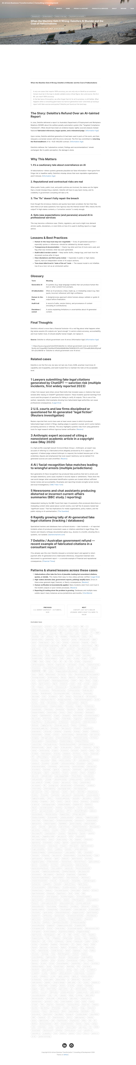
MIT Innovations (91, 696)
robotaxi (34, 750)
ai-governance (59, 969)
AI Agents (78, 706)
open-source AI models (46, 811)
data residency (87, 798)
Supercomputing (73, 1011)
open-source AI (66, 795)
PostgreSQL (85, 642)
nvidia (91, 989)
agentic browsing (64, 766)
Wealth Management (63, 954)
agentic (34, 826)
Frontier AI (75, 954)
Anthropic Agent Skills (79, 814)
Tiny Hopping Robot (75, 687)
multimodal (70, 655)
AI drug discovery (92, 792)
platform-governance (65, 973)
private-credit (50, 998)
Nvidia (42, 703)
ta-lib (44, 649)
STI (73, 944)
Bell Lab (63, 677)
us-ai (79, 1030)
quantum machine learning (78, 842)
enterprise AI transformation (39, 881)
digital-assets (35, 836)
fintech (94, 642)
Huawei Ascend (52, 846)
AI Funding (61, 960)
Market (64, 1011)
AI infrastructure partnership (64, 820)
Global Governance (58, 1017)
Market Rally (70, 966)
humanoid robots (85, 782)
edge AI (46, 772)
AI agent (84, 658)
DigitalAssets (77, 950)
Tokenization (57, 884)
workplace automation (75, 779)
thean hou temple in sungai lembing (48, 645)
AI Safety (77, 661)
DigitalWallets (63, 823)
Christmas (65, 642)
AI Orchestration (36, 874)
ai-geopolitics (47, 1033)
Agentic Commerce (44, 684)
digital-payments (80, 1017)
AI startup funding (52, 909)
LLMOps (56, 718)
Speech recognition (43, 680)
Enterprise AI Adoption (38, 712)
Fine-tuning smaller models (61, 693)
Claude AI (77, 747)
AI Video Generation (52, 861)
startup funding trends (38, 925)
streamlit (34, 652)
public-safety (71, 982)
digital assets (52, 826)
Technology (45, 954)
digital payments (36, 823)
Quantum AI (35, 960)
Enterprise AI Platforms (81, 741)
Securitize (35, 1008)
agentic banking (47, 912)
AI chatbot (88, 757)
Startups (68, 696)
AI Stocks (56, 734)
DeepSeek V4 (36, 915)
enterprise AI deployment (84, 830)
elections (62, 985)
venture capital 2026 (80, 909)
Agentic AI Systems (37, 900)
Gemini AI (83, 750)
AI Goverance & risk (61, 687)
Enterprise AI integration (38, 852)
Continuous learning (73, 690)
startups (94, 1023)
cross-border (59, 1027)
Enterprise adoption (69, 855)
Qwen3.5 (34, 865)
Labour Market (94, 1014)
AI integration (66, 715)
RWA (83, 893)
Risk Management (50, 935)
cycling (34, 633)
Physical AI (35, 903)
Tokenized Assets (66, 861)
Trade (47, 938)
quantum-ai (95, 1033)
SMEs (79, 852)
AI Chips (95, 941)
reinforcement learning (67, 763)
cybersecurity (66, 769)
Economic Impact (59, 966)
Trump (53, 954)
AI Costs (51, 963)
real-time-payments (84, 887)
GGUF (52, 801)
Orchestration (88, 852)
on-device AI (35, 804)
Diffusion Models (76, 776)
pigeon (94, 639)
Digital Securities (51, 957)
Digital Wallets (82, 874)
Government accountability (77, 16)
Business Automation (46, 1023)
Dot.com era (93, 677)
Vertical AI (50, 664)
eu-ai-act (44, 992)
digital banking (36, 842)
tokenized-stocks (37, 1001)
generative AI (70, 649)
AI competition (89, 807)
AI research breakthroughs (63, 738)
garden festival (36, 649)
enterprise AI (35, 763)
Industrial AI (42, 1017)
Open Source (43, 947)
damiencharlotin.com (56, 535)
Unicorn (50, 849)
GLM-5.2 (69, 1017)
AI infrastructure (63, 722)
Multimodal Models (90, 718)
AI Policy (76, 935)
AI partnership (55, 795)
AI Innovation (69, 706)
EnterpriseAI (50, 893)
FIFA (93, 1011)
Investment (62, 833)
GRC (59, 935)
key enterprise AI (69, 807)
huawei (95, 684)
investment (75, 652)
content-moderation (66, 1001)
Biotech (68, 950)
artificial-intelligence (51, 658)
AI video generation (66, 747)
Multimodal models (82, 734)
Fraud (85, 950)
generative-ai (88, 1030)
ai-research (91, 973)
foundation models (37, 658)
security (97, 699)
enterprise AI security (93, 664)
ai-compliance (91, 969)
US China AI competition (83, 896)
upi (71, 989)
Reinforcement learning (58, 690)
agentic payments (37, 858)
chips (56, 1001)
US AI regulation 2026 (38, 928)
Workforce (74, 1008)
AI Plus (53, 960)
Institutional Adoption (38, 966)
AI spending (67, 731)
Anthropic (94, 668)
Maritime (34, 1023)
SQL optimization (74, 645)
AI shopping (35, 738)
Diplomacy (35, 963)
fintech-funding (51, 989)
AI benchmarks (49, 709)
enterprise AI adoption (64, 804)
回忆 (96, 645)
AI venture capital (94, 909)
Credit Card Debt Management (83, 699)
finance (67, 652)
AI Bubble (47, 734)
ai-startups (79, 995)
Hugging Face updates (38, 798)
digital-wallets (90, 995)
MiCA (56, 1023)
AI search (65, 772)
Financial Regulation (62, 963)
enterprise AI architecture (80, 826)
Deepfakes (54, 944)
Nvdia (79, 684)
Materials (93, 687)
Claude (86, 668)
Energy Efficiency (37, 722)
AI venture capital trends (83, 903)
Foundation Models (81, 1014)
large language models (64, 788)
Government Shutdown (91, 715)
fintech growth (74, 846)
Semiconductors (75, 722)
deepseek (63, 995)
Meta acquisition (94, 826)
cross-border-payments (38, 995)
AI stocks (56, 782)
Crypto (96, 855)
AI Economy (35, 954)
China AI (96, 798)
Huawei (72, 684)
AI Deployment (59, 941)
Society (49, 966)
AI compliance (53, 696)
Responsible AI (63, 906)
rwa (79, 982)
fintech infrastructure (72, 877)
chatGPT (61, 649)
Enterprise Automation (67, 1023)
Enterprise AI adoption (56, 706)
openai (34, 985)
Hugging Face (78, 718)
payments (91, 833)
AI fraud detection (91, 915)
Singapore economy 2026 (64, 925)
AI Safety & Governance (38, 846)
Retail (41, 661)
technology (85, 633)
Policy (33, 950)
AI (87, 626)
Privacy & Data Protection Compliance (54, 668)
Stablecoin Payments (82, 865)
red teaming (57, 731)
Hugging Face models (92, 817)
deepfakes (53, 973)
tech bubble (55, 763)
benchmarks (88, 858)
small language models (48, 804)
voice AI (79, 807)
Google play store (87, 690)
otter (58, 642)
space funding (45, 760)
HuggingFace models (48, 836)
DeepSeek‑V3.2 (77, 804)
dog (42, 636)
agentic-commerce (63, 976)
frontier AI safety (60, 928)
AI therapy (48, 779)
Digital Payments (36, 935)
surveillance (90, 785)
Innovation (55, 830)
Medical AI (84, 703)
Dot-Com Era (61, 674)
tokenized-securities (37, 998)
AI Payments (45, 855)
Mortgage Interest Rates (64, 699)
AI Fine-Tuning (47, 718)
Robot (85, 687)
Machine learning (51, 630)
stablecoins (79, 817)
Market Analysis (50, 674)
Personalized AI (88, 728)
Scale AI (78, 668)
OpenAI (41, 674)
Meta (81, 680)
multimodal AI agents (89, 881)
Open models (35, 696)
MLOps (48, 655)
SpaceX (49, 747)
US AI (83, 935)
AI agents (56, 715)
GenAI (70, 893)
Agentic (57, 858)
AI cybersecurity (64, 881)
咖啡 (44, 671)
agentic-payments (47, 969)
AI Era (70, 674)
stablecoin (93, 811)
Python (76, 626)
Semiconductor (36, 1014)
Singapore (40, 687)
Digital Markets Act (45, 715)
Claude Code (94, 753)
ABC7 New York (57, 485)
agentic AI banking (92, 912)
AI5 (60, 661)
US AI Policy (95, 963)
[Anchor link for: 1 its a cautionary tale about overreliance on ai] (28, 164)
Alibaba (54, 760)
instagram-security (82, 992)
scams (77, 1001)
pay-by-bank (86, 979)
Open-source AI (94, 734)
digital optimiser (73, 630)
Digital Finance (61, 893)
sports (42, 989)
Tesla (54, 661)
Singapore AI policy (37, 655)
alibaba (71, 995)
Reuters (80, 429)
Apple (56, 747)
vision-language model (80, 788)
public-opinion (95, 992)
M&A (69, 935)
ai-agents (34, 976)
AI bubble (47, 782)
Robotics (73, 725)
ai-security (71, 985)
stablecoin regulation (50, 823)
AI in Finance (76, 753)
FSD (71, 661)
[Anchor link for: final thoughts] (28, 322)
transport (79, 985)
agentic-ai (75, 976)
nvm (55, 626)
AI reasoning (94, 801)
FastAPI (92, 658)
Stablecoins (65, 858)
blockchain (42, 826)
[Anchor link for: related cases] (28, 359)
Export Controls (48, 1014)
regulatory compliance (38, 909)
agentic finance (36, 919)
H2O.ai (50, 941)
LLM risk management (38, 664)
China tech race (91, 766)
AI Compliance (73, 947)
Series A (51, 839)
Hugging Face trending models (50, 871)
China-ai (86, 1033)
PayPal (34, 684)
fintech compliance (56, 868)
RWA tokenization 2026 (91, 928)
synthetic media (89, 779)
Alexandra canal (74, 636)
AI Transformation (79, 785)
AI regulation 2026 (80, 925)
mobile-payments (37, 982)
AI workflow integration (67, 896)
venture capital (55, 757)
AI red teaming (52, 766)
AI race (75, 782)
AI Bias (84, 1020)
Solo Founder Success (50, 744)
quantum (71, 1033)
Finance (44, 1011)
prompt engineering (58, 655)
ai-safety (44, 973)
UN (90, 1020)
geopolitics (93, 938)
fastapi (78, 655)
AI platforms (46, 922)
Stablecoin (49, 890)
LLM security (47, 731)
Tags (132, 8)
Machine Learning (73, 957)
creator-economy (79, 973)
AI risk (44, 696)
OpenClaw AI (60, 874)
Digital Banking (72, 833)
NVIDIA (93, 944)
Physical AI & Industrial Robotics (41, 877)
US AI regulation (36, 931)
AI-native (43, 963)
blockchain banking (51, 814)
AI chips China (36, 922)
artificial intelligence (42, 757)
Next (84, 611)
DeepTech (86, 890)
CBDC (33, 1017)
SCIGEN (34, 690)
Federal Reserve (90, 709)
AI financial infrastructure (62, 912)
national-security (62, 998)
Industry (87, 1023)
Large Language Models (61, 776)
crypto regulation (70, 852)
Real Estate (45, 960)
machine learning (44, 750)
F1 (91, 633)
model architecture (64, 826)
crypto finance (60, 811)
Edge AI (55, 684)
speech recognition (56, 652)
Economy (77, 938)
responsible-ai (36, 1033)
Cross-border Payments (61, 890)
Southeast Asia (36, 884)
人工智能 (34, 661)
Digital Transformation (38, 893)
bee (91, 636)
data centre (35, 776)
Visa (71, 839)
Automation (68, 849)
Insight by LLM (60, 664)
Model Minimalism (46, 693)
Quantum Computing (67, 734)
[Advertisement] (68, 60)
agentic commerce (89, 769)
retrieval (75, 801)
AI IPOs (71, 836)
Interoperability (76, 881)
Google (95, 680)
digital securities (43, 1020)
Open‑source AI (56, 855)
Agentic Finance (82, 884)
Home (68, 8)
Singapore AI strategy (83, 931)
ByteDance (88, 804)
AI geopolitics (47, 884)
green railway (43, 633)
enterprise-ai (95, 982)
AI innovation (44, 795)
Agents (86, 944)
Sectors (34, 1020)
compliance (46, 830)
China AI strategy (51, 906)
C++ (57, 639)
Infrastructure (87, 747)
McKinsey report (82, 677)
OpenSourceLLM (48, 1030)
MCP (61, 696)
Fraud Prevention (62, 1020)
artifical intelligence (37, 630)
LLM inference (76, 693)
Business (78, 1023)
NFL (45, 785)
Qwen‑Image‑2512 (37, 833)
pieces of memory (87, 645)
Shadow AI (49, 687)
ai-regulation (35, 973)
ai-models (34, 1004)
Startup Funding (67, 938)
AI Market (95, 1004)
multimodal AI (66, 757)
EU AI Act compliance (50, 931)
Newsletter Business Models (68, 744)
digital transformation (87, 846)
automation (74, 772)
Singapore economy (78, 912)
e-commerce (68, 633)
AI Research (77, 728)
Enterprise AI (63, 684)
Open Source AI (54, 1011)
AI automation (79, 712)
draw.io (95, 649)
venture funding (36, 788)
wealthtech (35, 992)
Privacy (88, 680)
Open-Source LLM (83, 871)
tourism (84, 1001)
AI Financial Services (38, 896)
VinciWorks (87, 593)
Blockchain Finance (80, 861)
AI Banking (59, 1030)
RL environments (44, 690)
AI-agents (55, 750)
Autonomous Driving (73, 1004)
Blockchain (62, 957)
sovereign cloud (53, 785)
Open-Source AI (66, 728)
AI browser (35, 760)
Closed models (88, 693)
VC (64, 935)
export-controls (63, 989)
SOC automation (52, 703)
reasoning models (79, 795)
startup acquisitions (92, 900)
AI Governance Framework (53, 900)
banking (69, 969)
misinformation (77, 769)
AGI (75, 760)
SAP (44, 941)
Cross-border (35, 871)
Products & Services (100, 8)
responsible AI (55, 772)
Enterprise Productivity (69, 871)
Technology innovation (38, 677)
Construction (35, 1011)
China (46, 792)
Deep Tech (50, 1004)
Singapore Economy (37, 938)
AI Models (71, 830)
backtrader (52, 649)
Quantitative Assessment (87, 671)
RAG (46, 652)
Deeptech (84, 954)
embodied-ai (43, 976)
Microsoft (70, 668)
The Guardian (63, 511)
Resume (123, 8)
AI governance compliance (66, 931)
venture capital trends (81, 849)
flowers (84, 636)
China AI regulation (65, 909)
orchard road (75, 642)
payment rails (69, 868)
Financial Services (72, 960)
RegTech (63, 947)
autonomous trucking (60, 779)
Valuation (85, 731)
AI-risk (34, 1036)
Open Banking (45, 1008)
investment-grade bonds (62, 798)
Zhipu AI (34, 807)
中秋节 (97, 633)
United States (42, 1027)
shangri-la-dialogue (59, 982)
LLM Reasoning (47, 915)
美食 (82, 626)
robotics (90, 763)
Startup (48, 661)
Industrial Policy (76, 963)
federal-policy (54, 992)
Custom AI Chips (36, 744)
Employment (91, 1008)
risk (98, 750)
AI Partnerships (56, 1008)
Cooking (93, 630)
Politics (82, 960)
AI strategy (35, 693)
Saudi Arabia (46, 769)
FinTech (63, 830)
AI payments (88, 919)
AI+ (95, 1020)
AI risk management (52, 896)
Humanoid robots (36, 709)
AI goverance (85, 652)
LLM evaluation (72, 664)
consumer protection (92, 795)
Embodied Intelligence (66, 741)
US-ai (78, 1033)
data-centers (73, 998)
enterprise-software (86, 976)
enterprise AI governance (55, 852)
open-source (82, 1027)
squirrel (34, 642)
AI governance (87, 661)
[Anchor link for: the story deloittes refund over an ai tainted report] (28, 116)
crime (49, 995)
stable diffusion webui (83, 649)
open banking (35, 830)
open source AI (62, 836)
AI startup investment (49, 919)
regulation (47, 982)
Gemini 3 (50, 798)
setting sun (50, 636)
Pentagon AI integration (75, 919)
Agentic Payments (77, 858)
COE (33, 687)
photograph (64, 636)
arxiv (56, 995)
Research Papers (71, 1027)
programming (49, 639)
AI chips (96, 747)
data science (62, 630)
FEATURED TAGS (36, 622)
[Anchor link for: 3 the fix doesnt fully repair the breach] (28, 198)
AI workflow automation (69, 887)
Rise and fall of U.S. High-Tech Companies (86, 674)
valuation (64, 792)
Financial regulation (37, 741)
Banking (69, 941)
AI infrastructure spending (78, 922)
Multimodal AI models (38, 747)
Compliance (58, 849)
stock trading (86, 655)
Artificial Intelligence (54, 887)
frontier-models (43, 985)
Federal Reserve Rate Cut (48, 699)
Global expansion (46, 753)
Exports (79, 944)
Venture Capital (75, 890)
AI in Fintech (54, 865)
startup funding (78, 757)
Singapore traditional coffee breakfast (66, 671)
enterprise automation (67, 817)
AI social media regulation (75, 928)
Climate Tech (85, 1004)
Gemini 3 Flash (36, 820)
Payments (82, 833)
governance (48, 1001)
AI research (63, 846)
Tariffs (62, 658)
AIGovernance (86, 877)
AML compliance (48, 874)
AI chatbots (35, 753)
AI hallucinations (47, 16)
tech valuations (36, 785)
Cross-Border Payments (84, 855)
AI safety (81, 664)
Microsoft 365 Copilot (81, 811)
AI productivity (60, 709)
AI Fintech (95, 890)
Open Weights (59, 1014)
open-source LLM (37, 792)
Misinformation (64, 944)
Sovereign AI (69, 1014)
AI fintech (94, 906)
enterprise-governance (67, 992)
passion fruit (65, 639)
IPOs (78, 966)
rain (53, 642)
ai (68, 979)
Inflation (62, 703)
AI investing (45, 763)
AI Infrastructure (89, 706)
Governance (84, 801)
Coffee (51, 671)
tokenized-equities (81, 989)
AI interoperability (53, 817)
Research (66, 1008)
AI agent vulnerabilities (38, 849)
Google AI (34, 715)
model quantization (37, 779)
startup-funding (60, 979)
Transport (90, 960)
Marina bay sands (84, 639)
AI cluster (87, 684)
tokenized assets (59, 915)
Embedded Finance (37, 890)
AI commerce (64, 750)
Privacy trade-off (78, 696)
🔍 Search (58, 8)
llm (90, 1027)
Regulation (78, 839)
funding (87, 941)
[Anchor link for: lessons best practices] (28, 237)
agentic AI (56, 769)
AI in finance (94, 738)
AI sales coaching (62, 839)
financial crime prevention (83, 868)
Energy (83, 1008)
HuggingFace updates (38, 861)
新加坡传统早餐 (36, 671)
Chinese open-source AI (61, 725)
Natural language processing (60, 680)
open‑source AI (66, 782)
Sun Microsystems (53, 677)
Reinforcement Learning (80, 738)
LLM (41, 652)
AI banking (59, 807)
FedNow (92, 950)
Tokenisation (35, 855)
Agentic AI (72, 677)
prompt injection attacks (38, 766)
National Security (43, 950)
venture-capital (48, 979)
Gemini (72, 792)
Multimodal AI (89, 712)
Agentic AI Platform (58, 877)
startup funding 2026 (37, 906)
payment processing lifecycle (40, 868)
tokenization (76, 798)
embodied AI (66, 753)
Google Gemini (71, 874)
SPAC (42, 1004)
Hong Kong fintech (50, 833)
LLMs (33, 1027)
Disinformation (60, 1004)
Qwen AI (67, 801)
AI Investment (54, 728)
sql (56, 636)
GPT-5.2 (34, 811)
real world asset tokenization (75, 915)
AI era (33, 680)
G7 (49, 1017)
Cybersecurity (78, 941)
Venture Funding (51, 712)
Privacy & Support (81, 8)
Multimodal (35, 725)
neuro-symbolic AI (37, 782)
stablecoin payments (67, 865)
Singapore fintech (65, 814)
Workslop (80, 709)
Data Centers (54, 947)
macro (85, 938)
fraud (75, 969)
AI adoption (91, 772)
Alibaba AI (34, 699)
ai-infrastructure (36, 979)
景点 (61, 633)
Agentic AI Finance (70, 884)
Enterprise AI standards (38, 817)
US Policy (34, 944)
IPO (33, 757)
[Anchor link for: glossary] (28, 276)
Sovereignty (88, 985)
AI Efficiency (94, 731)
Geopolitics (92, 935)
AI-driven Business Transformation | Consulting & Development (30, 3)
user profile (84, 630)
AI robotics (35, 795)
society (51, 1027)
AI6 (65, 661)
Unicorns (62, 712)
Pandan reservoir (44, 642)
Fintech (70, 712)
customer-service (86, 998)
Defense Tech (36, 941)
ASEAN (96, 1027)
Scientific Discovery (57, 950)
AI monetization (47, 842)
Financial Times (48, 561)
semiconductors (88, 776)
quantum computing (64, 760)
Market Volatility (77, 715)
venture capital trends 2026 (49, 903)
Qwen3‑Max (81, 792)
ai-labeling (54, 985)
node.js (61, 626)
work (77, 633)
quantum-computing (75, 823)
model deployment (84, 760)
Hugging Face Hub (46, 725)
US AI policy (62, 919)
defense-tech (76, 979)
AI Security (53, 881)
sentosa (74, 639)
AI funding (34, 801)
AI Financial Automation (38, 887)
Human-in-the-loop (60, 16)
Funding (57, 842)
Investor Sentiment (72, 703)
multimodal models (46, 776)
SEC (81, 947)
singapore (34, 989)
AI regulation (44, 801)
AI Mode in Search (48, 820)
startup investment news (66, 903)
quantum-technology (44, 1036)
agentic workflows (94, 861)
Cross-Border (87, 966)
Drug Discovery (74, 1020)
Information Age (92, 131)
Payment (34, 947)
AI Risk (77, 893)
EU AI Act (49, 928)
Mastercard (48, 858)
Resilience (63, 1033)
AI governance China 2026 (60, 922)
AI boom (82, 772)
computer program (37, 626)
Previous (47, 610)
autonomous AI (79, 820)
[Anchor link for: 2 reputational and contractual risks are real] (28, 181)
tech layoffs (74, 750)
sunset (34, 645)
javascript (48, 626)
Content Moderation (37, 957)
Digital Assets (55, 792)
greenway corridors (37, 639)
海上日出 (64, 645)
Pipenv (68, 626)
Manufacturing (90, 947)
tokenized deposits (37, 814)
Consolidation (44, 865)
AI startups (77, 731)
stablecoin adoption (89, 823)
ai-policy (86, 982)
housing (91, 1001)
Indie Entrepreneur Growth (86, 744)
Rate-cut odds (36, 718)
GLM (53, 1020)
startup (69, 658)
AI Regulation (56, 938)
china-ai (86, 963)
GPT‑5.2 (69, 811)
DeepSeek (95, 760)
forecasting (35, 636)
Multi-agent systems (47, 738)
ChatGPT (74, 680)
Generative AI (35, 16)
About (114, 8)
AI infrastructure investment (39, 706)
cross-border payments (46, 807)
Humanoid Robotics (51, 741)
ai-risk (82, 969)
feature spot (53, 633)
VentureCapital (36, 1030)
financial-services (70, 1030)
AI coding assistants (50, 722)
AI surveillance (36, 769)
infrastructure (88, 839)
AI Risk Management (78, 900)
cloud (55, 1033)
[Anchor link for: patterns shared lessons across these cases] (28, 570)
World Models (85, 1011)
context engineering (49, 788)
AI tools (86, 753)
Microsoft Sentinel (66, 785)
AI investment (81, 763)
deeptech (66, 900)
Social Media (44, 944)
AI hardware (82, 725)
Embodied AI (35, 969)
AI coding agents (36, 772)
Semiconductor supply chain (40, 728)
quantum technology (78, 766)
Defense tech (85, 906)
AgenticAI (65, 842)
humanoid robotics (92, 820)
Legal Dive (57, 403)
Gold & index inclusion (89, 722)
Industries (90, 1017)
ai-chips (53, 976)
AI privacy (34, 703)
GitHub (66, 1054)
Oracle (34, 674)
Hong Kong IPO (80, 836)
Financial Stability (37, 734)
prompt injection (36, 731)
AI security (57, 753)
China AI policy (36, 912)
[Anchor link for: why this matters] (28, 159)
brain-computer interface (39, 839)
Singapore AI (50, 925)
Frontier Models (66, 718)
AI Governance (36, 668)
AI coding (76, 658)
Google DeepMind (87, 957)
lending (92, 750)
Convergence (74, 906)
